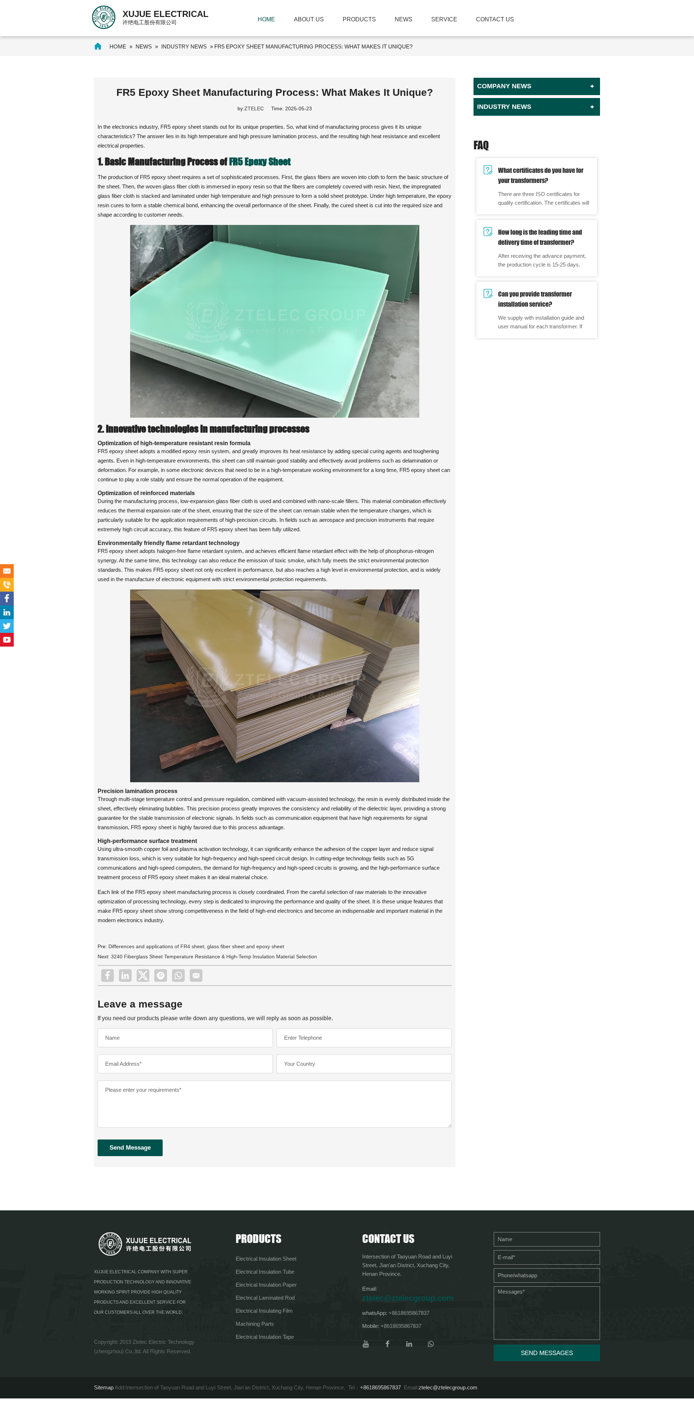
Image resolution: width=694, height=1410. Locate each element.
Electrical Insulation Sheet (266, 1259)
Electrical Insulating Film (264, 1311)
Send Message (130, 1147)
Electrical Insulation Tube (265, 1272)
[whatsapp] (178, 975)
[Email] (196, 975)
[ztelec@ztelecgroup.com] (7, 571)
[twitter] (143, 975)
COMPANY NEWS (504, 86)
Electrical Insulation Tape (265, 1337)
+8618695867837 (409, 1313)
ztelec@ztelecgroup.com (408, 1298)
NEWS (403, 19)
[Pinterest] (160, 975)
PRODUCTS (359, 19)
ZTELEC (254, 108)
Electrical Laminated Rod (265, 1298)
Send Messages (547, 1353)
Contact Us (495, 19)
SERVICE (444, 19)
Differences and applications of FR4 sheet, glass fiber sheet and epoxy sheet (196, 946)
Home (266, 19)
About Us (309, 19)
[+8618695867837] (7, 585)
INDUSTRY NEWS (184, 46)
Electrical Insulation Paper (266, 1285)
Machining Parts (255, 1324)
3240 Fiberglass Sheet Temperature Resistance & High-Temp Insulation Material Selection (214, 956)
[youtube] (365, 1344)
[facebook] (107, 975)
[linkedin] (125, 975)
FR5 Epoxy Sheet (260, 161)
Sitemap (103, 1387)
